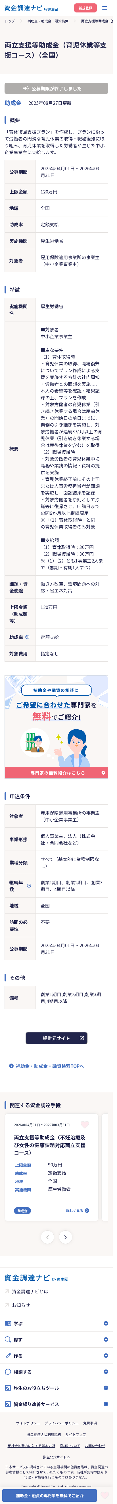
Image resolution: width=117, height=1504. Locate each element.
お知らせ (21, 1304)
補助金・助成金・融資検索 (48, 20)
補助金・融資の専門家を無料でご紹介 (49, 1495)
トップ (10, 20)
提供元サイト (56, 1038)
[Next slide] (65, 1237)
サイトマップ (76, 1434)
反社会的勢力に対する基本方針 (31, 1445)
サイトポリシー (28, 1422)
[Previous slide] (47, 1237)
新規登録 (85, 7)
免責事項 (90, 1422)
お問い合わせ (95, 1445)
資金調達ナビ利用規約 (44, 1434)
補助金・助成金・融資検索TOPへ (50, 1065)
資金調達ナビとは (30, 1291)
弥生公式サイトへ (56, 1456)
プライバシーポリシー (62, 1422)
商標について (70, 1445)
